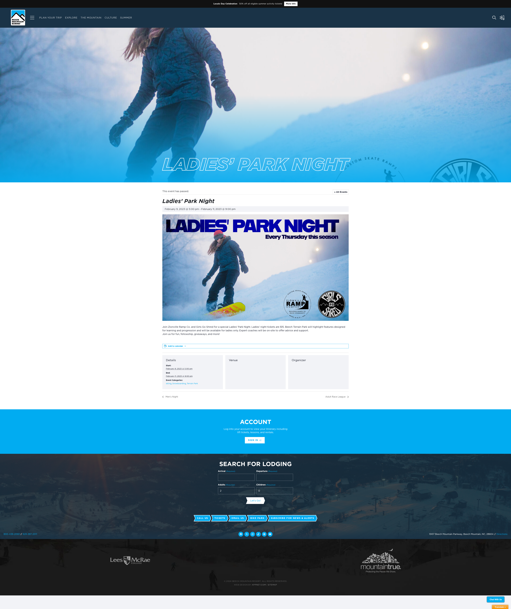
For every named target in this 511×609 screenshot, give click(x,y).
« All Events (340, 192)
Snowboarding (179, 383)
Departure (266, 471)
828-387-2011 (30, 534)
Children (265, 484)
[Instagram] (252, 534)
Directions (501, 534)
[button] (134, 17)
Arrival (226, 471)
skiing (168, 383)
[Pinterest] (264, 534)
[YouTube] (270, 534)
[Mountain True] (381, 561)
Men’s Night (171, 396)
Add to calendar (175, 346)
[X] (246, 534)
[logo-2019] (18, 18)
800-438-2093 (12, 534)
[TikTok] (258, 534)
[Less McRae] (130, 560)
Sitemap (272, 585)
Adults (226, 484)
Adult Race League (335, 396)
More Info (291, 4)
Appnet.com (259, 585)
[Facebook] (240, 534)
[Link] (32, 18)
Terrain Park (192, 383)
